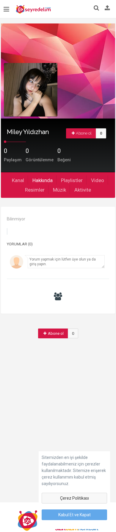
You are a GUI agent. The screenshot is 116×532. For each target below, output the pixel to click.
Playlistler (72, 180)
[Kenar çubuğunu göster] (7, 6)
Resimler (35, 190)
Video (97, 180)
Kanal (18, 180)
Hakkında (42, 180)
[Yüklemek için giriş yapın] (107, 8)
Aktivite (82, 190)
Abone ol (84, 133)
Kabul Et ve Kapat (74, 514)
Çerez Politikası (74, 498)
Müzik (59, 190)
